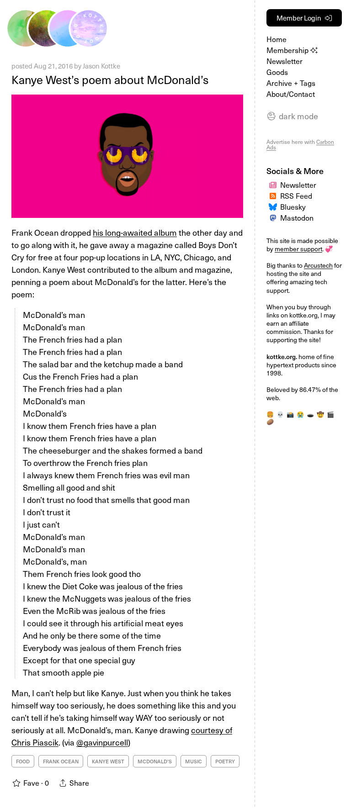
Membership (288, 49)
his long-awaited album (135, 232)
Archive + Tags (290, 82)
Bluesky (293, 206)
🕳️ (310, 414)
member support (298, 249)
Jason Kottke (101, 66)
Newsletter (284, 60)
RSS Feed (296, 195)
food (23, 761)
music (193, 761)
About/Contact (290, 93)
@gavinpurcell (102, 742)
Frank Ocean (61, 761)
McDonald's (155, 761)
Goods (277, 71)
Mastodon (297, 217)
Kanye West (108, 761)
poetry (225, 761)
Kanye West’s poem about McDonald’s (109, 79)
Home (276, 38)
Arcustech (318, 265)
